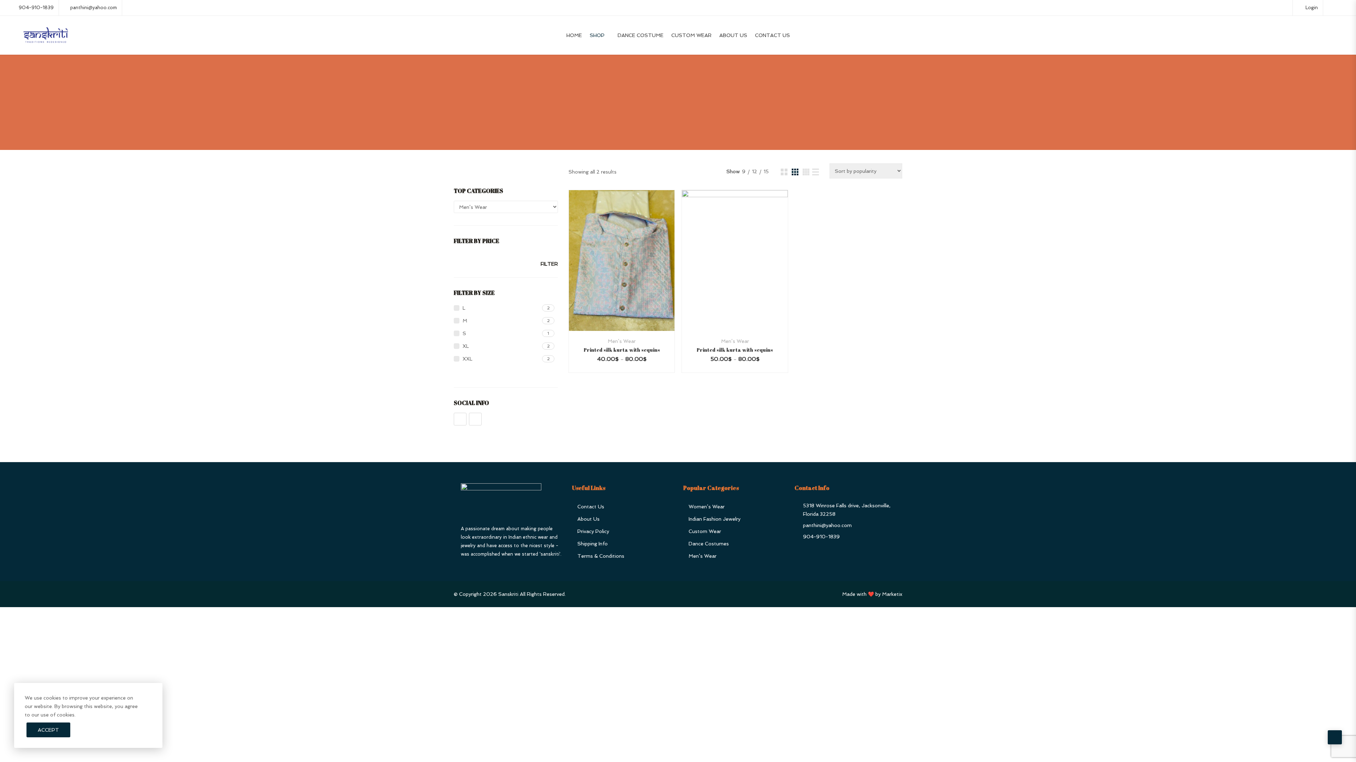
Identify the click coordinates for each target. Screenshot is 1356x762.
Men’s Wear (622, 341)
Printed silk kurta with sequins (622, 349)
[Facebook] (460, 419)
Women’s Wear (707, 506)
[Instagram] (475, 419)
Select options (612, 275)
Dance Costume (641, 35)
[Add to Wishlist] (631, 275)
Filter (549, 264)
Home (574, 35)
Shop (597, 35)
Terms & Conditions (600, 556)
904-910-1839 (36, 7)
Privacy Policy (593, 531)
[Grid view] (784, 172)
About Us (733, 35)
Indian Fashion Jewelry (715, 519)
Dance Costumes (709, 543)
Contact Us (772, 35)
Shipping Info (592, 543)
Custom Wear (691, 35)
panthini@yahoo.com (93, 7)
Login (1311, 7)
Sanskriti (508, 594)
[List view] (815, 172)
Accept (48, 730)
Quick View (621, 313)
